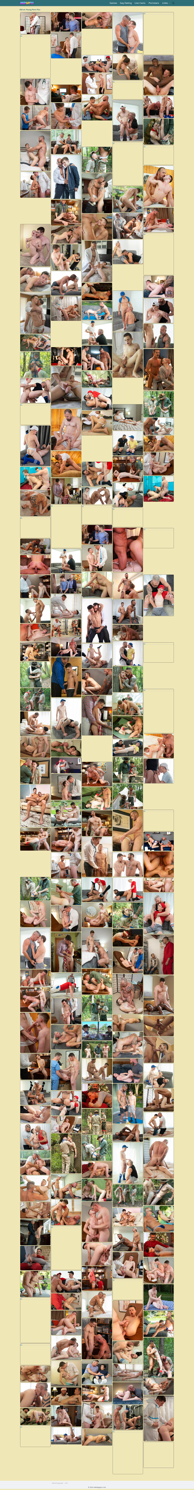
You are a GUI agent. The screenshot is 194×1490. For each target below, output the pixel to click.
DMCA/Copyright (57, 1483)
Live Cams (140, 3)
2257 (66, 1483)
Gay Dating (126, 3)
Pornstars (154, 3)
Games (113, 3)
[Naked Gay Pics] (27, 3)
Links (165, 3)
